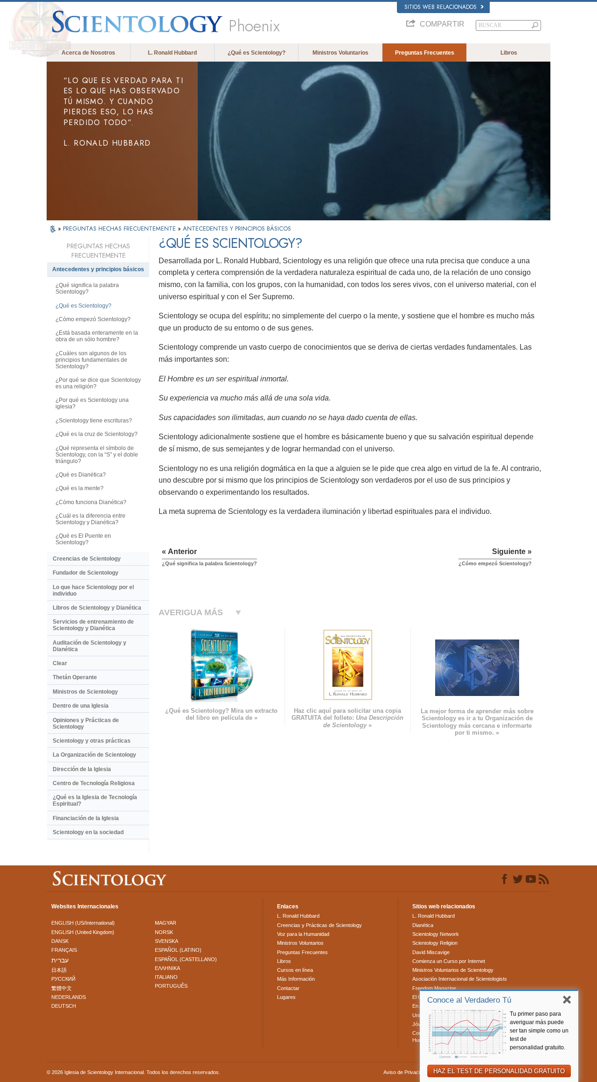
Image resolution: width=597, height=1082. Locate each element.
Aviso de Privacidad (405, 1072)
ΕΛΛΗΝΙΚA (167, 968)
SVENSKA (166, 941)
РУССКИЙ (63, 979)
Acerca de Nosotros (88, 52)
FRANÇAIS (64, 950)
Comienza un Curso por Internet (448, 961)
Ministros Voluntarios (340, 52)
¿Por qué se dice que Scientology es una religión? (98, 383)
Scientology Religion (435, 943)
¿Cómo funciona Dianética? (91, 502)
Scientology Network (435, 934)
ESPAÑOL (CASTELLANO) (186, 959)
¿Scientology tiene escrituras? (94, 420)
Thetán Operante (75, 677)
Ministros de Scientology (85, 692)
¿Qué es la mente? (80, 488)
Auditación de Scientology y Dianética (89, 646)
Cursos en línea (295, 970)
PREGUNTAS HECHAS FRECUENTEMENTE (120, 228)
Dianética (422, 925)
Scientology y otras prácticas (92, 741)
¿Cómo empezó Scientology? (93, 319)
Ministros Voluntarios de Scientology (452, 970)
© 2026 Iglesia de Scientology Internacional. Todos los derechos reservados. (133, 1072)
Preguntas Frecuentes (424, 52)
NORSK (164, 932)
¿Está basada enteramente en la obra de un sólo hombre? (97, 336)
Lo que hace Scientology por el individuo (93, 590)
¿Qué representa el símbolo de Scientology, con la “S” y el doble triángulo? (97, 454)
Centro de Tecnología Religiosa (94, 783)
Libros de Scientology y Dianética (97, 607)
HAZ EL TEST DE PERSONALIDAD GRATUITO (499, 1071)
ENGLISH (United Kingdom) (82, 932)
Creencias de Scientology (87, 558)
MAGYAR (165, 923)
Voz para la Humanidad (303, 934)
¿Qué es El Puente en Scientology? (83, 539)
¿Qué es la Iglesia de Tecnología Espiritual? (95, 800)
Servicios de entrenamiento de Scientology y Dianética (93, 625)
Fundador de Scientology (85, 572)
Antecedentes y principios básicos (98, 269)
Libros (508, 52)
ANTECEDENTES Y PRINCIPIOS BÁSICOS (237, 228)
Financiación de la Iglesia (86, 818)
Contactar (288, 988)
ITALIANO (166, 977)
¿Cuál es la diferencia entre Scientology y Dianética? (90, 519)
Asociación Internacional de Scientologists (459, 979)
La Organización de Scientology (94, 755)
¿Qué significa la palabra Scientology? (87, 288)
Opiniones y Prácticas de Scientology (86, 723)
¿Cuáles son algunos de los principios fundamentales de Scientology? (91, 360)
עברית (60, 960)
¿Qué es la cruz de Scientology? (97, 434)
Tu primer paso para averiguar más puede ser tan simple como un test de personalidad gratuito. (539, 1031)
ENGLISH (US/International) (83, 923)
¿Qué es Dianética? (81, 474)
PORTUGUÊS (171, 986)
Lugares (286, 997)
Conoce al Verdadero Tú (469, 1000)
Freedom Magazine (434, 988)
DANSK (60, 941)
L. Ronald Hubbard (172, 52)
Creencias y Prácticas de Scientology (319, 925)
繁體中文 (61, 988)
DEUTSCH (63, 1006)
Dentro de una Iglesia (81, 706)
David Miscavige (431, 952)
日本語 (59, 970)
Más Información (296, 979)
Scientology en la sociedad (88, 832)
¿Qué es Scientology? (256, 52)
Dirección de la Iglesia (82, 769)
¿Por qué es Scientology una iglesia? (92, 403)
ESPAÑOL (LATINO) (178, 950)
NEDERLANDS (68, 997)
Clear (60, 663)
